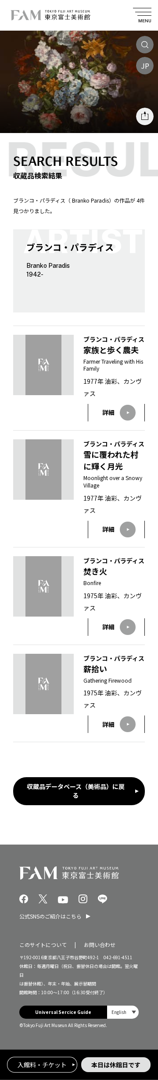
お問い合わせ (99, 944)
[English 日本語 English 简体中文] (123, 1012)
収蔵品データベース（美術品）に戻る (76, 790)
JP (145, 65)
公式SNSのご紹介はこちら (50, 916)
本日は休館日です (115, 1064)
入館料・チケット (42, 1064)
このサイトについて (43, 944)
